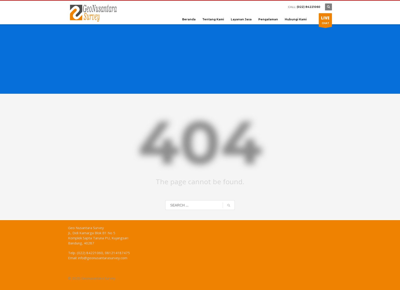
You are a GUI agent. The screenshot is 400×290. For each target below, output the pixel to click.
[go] (229, 205)
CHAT (325, 20)
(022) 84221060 (308, 7)
